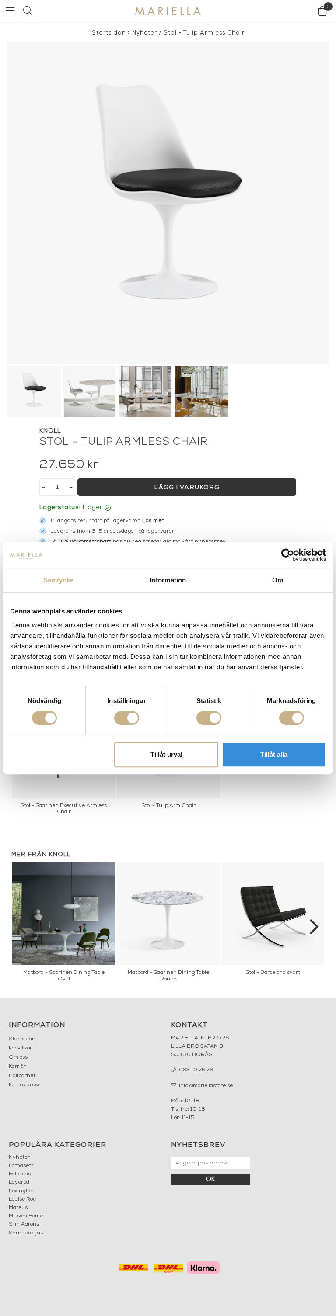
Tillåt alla (273, 754)
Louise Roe (22, 1199)
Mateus (18, 1207)
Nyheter (144, 33)
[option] (63, 924)
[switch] (126, 718)
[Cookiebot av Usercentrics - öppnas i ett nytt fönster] (287, 554)
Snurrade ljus (26, 1233)
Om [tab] (277, 580)
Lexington (21, 1191)
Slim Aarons (24, 1224)
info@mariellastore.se (205, 1085)
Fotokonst (21, 1174)
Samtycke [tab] (58, 580)
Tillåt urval (166, 754)
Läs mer (153, 520)
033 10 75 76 (196, 1070)
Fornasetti (22, 1165)
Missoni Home (26, 1216)
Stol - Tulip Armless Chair (204, 33)
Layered (19, 1182)
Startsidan (109, 33)
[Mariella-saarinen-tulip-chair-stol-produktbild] (168, 203)
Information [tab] (168, 580)
